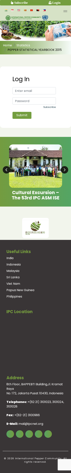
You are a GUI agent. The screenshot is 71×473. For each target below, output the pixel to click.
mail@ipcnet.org (31, 424)
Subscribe (20, 2)
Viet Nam (13, 284)
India (9, 258)
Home (7, 45)
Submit (21, 115)
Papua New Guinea (20, 290)
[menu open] (65, 11)
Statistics (23, 45)
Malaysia (12, 271)
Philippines (14, 296)
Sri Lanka (13, 277)
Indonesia (13, 264)
